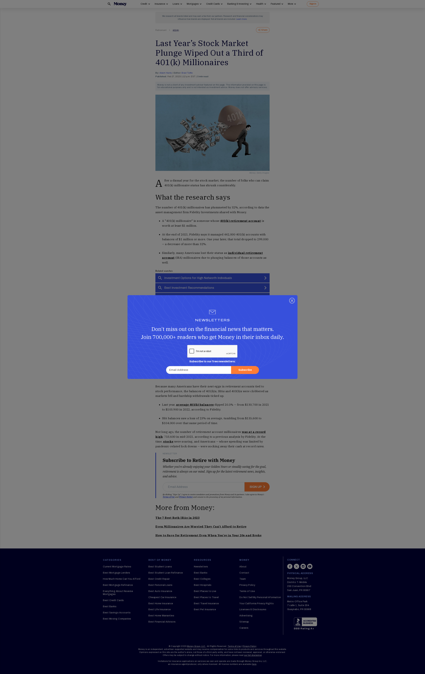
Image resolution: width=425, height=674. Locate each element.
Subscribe (245, 369)
